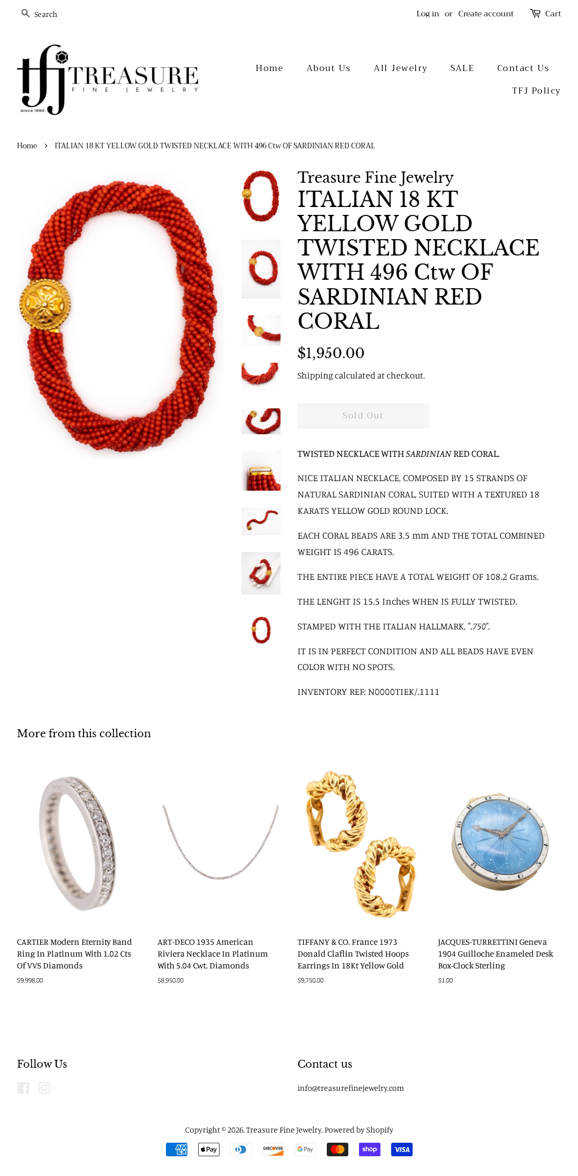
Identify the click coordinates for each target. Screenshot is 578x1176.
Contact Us (523, 68)
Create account (486, 13)
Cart (553, 13)
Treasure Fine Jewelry (283, 1129)
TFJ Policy (536, 90)
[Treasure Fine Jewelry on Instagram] (44, 1090)
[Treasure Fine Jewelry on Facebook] (23, 1090)
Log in (428, 13)
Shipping (315, 375)
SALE (462, 68)
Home (269, 68)
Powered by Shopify (359, 1129)
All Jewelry (401, 68)
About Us (328, 68)
